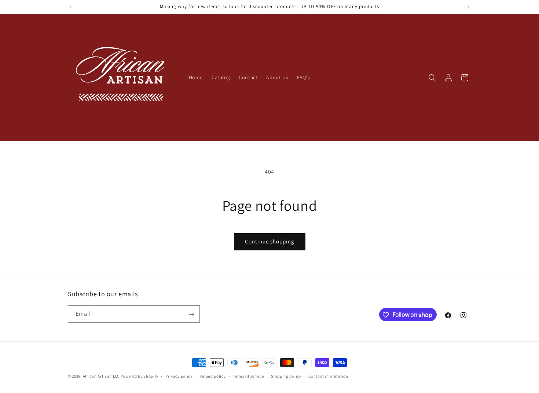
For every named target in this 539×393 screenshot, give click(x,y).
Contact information (328, 375)
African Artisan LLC (101, 376)
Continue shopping (269, 241)
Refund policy (212, 375)
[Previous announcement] (70, 7)
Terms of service (248, 375)
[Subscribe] (191, 314)
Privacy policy (178, 375)
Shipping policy (286, 375)
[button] (432, 78)
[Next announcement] (469, 7)
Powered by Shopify (139, 376)
